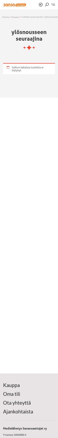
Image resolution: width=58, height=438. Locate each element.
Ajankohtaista (18, 411)
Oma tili (11, 393)
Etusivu (6, 17)
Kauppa (15, 17)
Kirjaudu (41, 4)
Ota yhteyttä (17, 402)
